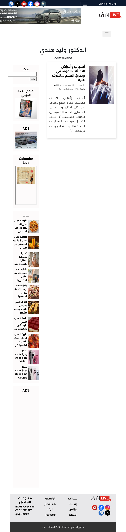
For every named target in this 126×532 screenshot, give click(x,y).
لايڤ (50, 509)
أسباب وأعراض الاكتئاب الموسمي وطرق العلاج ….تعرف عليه (68, 73)
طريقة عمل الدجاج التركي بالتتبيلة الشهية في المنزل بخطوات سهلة (20, 345)
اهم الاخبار (50, 503)
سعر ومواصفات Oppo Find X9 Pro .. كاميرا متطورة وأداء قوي (21, 361)
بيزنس (73, 509)
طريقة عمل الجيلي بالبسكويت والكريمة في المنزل (20, 325)
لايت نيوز (50, 514)
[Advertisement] (26, 439)
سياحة (73, 514)
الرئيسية (50, 498)
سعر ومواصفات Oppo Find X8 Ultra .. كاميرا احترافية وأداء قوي (21, 377)
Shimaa (79, 85)
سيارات (72, 498)
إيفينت (73, 503)
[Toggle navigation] (85, 4)
